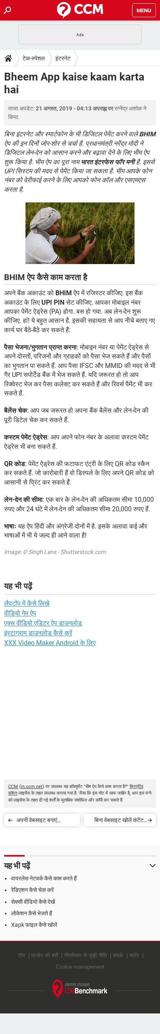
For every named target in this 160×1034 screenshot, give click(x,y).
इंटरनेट (63, 58)
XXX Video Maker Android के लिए (50, 643)
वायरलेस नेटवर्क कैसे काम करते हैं (44, 878)
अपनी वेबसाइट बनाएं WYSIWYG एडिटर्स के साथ (44, 821)
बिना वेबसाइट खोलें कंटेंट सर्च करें (119, 821)
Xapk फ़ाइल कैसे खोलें (34, 924)
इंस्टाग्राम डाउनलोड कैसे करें (38, 633)
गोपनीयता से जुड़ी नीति (85, 955)
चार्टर (134, 955)
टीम (21, 955)
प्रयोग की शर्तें (44, 955)
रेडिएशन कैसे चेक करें (32, 890)
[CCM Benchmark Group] (80, 989)
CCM (13, 786)
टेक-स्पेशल (34, 58)
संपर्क (118, 955)
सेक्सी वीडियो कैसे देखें (33, 901)
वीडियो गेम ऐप (20, 613)
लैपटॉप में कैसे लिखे (26, 603)
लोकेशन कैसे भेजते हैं (31, 913)
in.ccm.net (32, 786)
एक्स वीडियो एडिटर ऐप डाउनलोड (43, 623)
